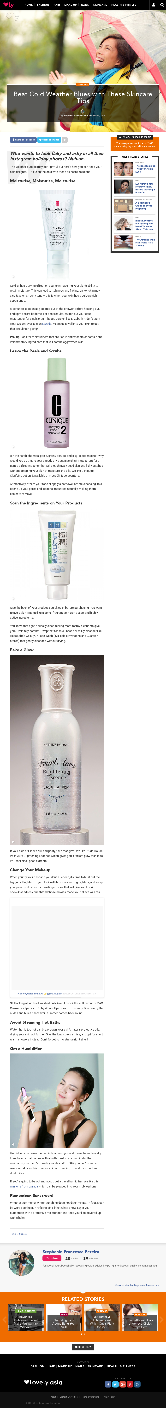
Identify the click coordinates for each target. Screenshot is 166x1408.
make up (139, 162)
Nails (85, 4)
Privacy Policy (109, 1397)
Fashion (43, 4)
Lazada (46, 323)
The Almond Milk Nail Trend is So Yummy (145, 242)
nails (138, 236)
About (53, 1397)
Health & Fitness (123, 4)
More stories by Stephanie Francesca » (137, 1285)
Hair (56, 4)
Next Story (83, 1347)
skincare (82, 84)
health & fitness (143, 199)
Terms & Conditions (90, 1397)
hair (137, 180)
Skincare (100, 4)
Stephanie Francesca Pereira (77, 115)
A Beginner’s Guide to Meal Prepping (143, 205)
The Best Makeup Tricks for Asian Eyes (145, 168)
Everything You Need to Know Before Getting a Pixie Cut (145, 188)
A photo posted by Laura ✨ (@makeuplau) (40, 993)
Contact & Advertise (69, 1397)
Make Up (70, 4)
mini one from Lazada (24, 1186)
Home (29, 4)
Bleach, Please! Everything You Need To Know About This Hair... (145, 225)
